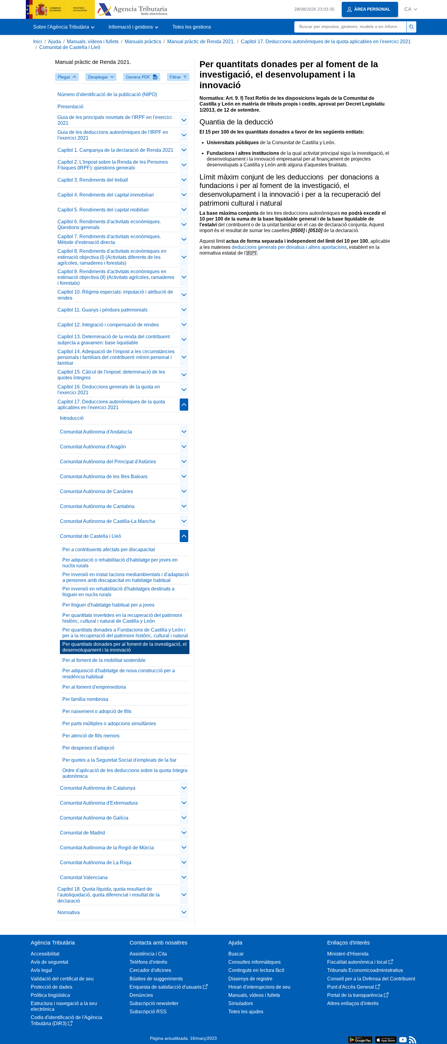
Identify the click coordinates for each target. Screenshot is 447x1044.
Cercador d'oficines (150, 970)
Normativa (68, 912)
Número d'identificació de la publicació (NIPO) (107, 94)
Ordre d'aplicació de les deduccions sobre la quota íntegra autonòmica (124, 773)
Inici (37, 41)
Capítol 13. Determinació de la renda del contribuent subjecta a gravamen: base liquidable (113, 339)
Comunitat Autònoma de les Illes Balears (103, 476)
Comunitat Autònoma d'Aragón (93, 446)
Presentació (70, 106)
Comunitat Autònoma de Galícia (94, 817)
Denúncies (141, 995)
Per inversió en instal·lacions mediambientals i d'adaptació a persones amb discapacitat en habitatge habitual (125, 577)
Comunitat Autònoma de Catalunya (97, 788)
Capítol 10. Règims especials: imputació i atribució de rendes (115, 294)
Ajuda (54, 41)
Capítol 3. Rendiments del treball (92, 180)
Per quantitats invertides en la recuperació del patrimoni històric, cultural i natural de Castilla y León (122, 618)
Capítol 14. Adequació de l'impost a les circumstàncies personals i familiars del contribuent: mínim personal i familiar (116, 357)
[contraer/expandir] (184, 120)
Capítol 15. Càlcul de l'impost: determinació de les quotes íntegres (111, 374)
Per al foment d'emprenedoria (94, 687)
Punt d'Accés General (350, 987)
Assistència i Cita (148, 953)
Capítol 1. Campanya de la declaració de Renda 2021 (115, 150)
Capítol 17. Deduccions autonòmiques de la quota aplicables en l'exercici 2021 (326, 41)
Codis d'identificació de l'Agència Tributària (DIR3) (66, 1020)
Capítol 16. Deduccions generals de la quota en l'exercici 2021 (108, 389)
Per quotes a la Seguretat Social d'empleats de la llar (119, 760)
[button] (410, 9)
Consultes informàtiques (254, 962)
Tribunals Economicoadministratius (365, 970)
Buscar (236, 953)
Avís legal (41, 970)
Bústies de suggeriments (156, 978)
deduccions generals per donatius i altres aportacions (289, 247)
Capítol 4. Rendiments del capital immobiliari (105, 194)
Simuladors (240, 1003)
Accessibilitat (45, 953)
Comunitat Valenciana (84, 877)
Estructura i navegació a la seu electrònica (64, 1006)
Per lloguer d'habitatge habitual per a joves (108, 604)
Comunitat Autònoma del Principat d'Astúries (108, 461)
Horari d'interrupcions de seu (259, 987)
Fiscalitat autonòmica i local (357, 962)
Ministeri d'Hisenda (348, 953)
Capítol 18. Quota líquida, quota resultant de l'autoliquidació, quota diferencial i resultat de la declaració (108, 894)
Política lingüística (50, 995)
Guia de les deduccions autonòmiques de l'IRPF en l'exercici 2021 (112, 135)
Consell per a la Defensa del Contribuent (371, 978)
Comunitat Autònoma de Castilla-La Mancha (107, 521)
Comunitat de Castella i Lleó (69, 47)
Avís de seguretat (49, 962)
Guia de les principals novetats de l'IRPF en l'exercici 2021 (114, 120)
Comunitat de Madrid (82, 832)
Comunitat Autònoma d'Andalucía (96, 431)
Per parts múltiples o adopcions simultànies (109, 723)
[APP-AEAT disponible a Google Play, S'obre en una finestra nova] (360, 1039)
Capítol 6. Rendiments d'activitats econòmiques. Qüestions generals (109, 224)
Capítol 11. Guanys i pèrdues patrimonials (102, 309)
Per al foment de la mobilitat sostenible (104, 660)
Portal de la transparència (355, 995)
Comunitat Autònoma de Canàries (96, 491)
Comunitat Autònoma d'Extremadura (99, 803)
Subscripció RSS (148, 1011)
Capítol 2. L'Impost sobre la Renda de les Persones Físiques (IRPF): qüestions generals (112, 164)
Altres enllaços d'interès (353, 1003)
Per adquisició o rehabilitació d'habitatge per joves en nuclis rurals (120, 562)
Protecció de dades (51, 987)
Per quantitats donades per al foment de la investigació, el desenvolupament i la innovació (124, 647)
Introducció (72, 418)
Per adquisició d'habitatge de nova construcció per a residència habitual (118, 673)
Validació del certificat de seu (62, 978)
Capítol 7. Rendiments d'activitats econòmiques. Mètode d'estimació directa (109, 239)
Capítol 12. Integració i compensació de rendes (108, 324)
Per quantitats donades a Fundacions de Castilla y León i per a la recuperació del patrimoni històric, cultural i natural (125, 632)
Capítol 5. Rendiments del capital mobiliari (103, 209)
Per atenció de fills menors (91, 735)
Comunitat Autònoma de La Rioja (95, 862)
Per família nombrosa (85, 699)
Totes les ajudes (245, 1011)
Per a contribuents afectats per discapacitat (108, 549)
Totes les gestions (191, 27)
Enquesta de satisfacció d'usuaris (166, 987)
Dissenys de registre (250, 978)
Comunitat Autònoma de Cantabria (97, 506)
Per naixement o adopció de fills (96, 711)
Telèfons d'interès (148, 962)
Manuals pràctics (143, 41)
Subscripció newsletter (154, 1003)
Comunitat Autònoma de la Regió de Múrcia (107, 847)
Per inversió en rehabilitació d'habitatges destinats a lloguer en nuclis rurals (118, 591)
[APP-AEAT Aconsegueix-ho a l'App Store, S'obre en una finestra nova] (386, 1039)
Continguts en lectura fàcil (256, 970)
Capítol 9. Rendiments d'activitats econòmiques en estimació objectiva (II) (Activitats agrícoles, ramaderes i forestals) (115, 277)
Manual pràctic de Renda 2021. (201, 41)
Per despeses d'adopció (88, 747)
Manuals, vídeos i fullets (93, 41)
